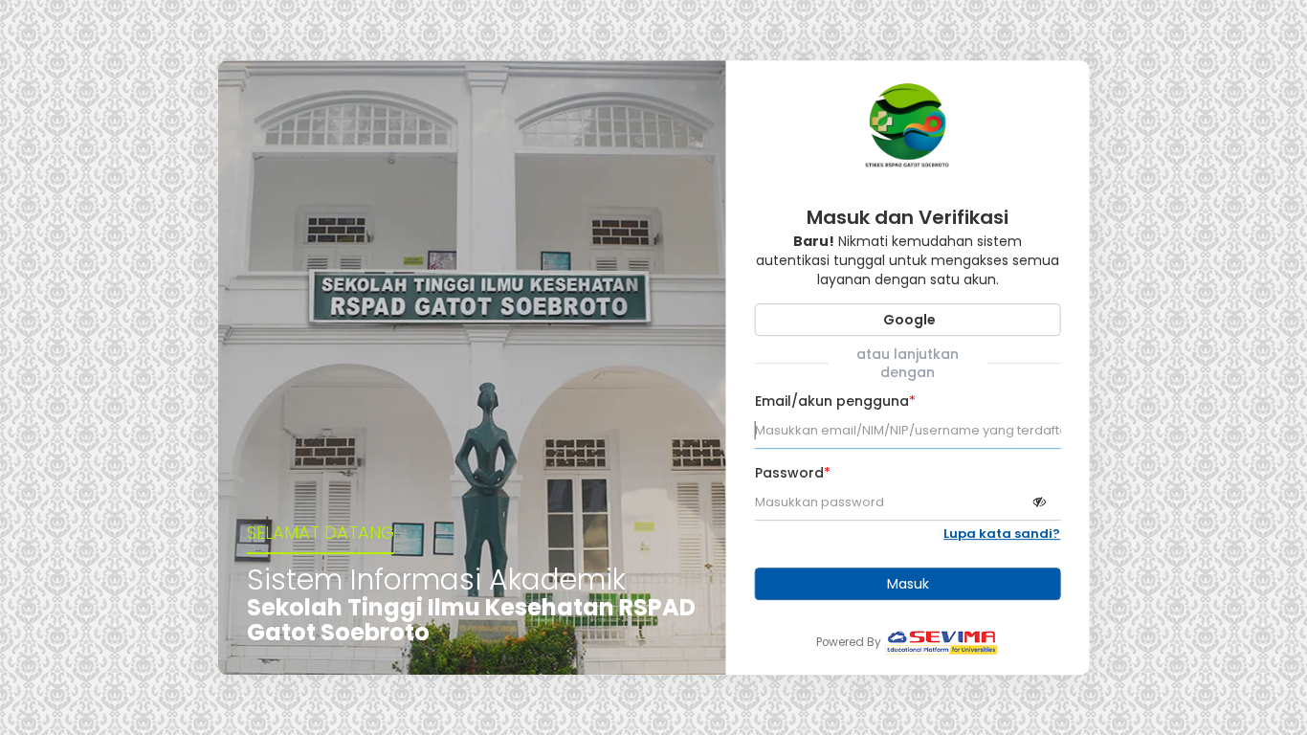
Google (908, 319)
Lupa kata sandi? (1001, 534)
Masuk (908, 583)
